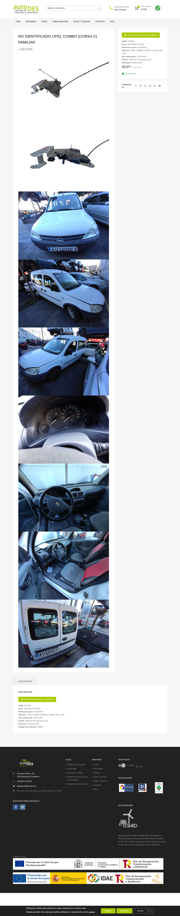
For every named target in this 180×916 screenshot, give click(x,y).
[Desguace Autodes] (24, 9)
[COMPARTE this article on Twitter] (140, 86)
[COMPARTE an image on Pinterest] (149, 86)
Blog (112, 21)
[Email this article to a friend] (159, 86)
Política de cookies (75, 773)
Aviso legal (71, 769)
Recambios (31, 21)
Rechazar (124, 911)
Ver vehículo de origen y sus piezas (142, 35)
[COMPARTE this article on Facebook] (135, 86)
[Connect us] (15, 807)
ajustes (92, 912)
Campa (44, 21)
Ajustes (140, 911)
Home (18, 21)
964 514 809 (120, 10)
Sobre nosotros (60, 21)
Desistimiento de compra (77, 784)
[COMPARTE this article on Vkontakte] (154, 86)
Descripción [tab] (25, 681)
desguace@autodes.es (26, 786)
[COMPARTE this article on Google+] (145, 86)
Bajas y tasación (82, 21)
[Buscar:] (74, 8)
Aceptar (108, 911)
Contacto (100, 21)
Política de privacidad (76, 764)
